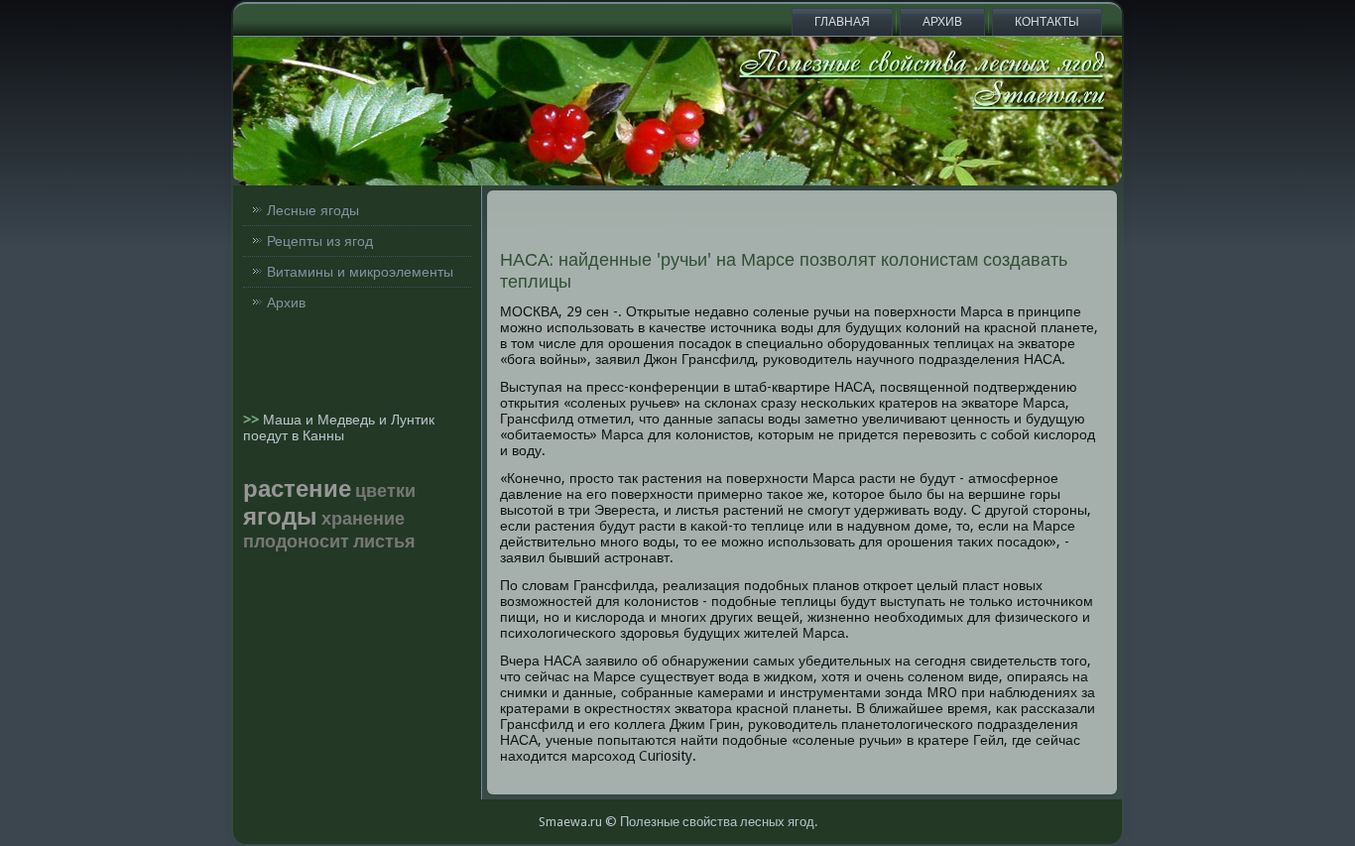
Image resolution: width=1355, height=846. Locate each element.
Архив (942, 22)
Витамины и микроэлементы (360, 272)
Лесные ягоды (313, 210)
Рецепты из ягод (320, 241)
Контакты (1047, 22)
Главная (842, 22)
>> (253, 419)
